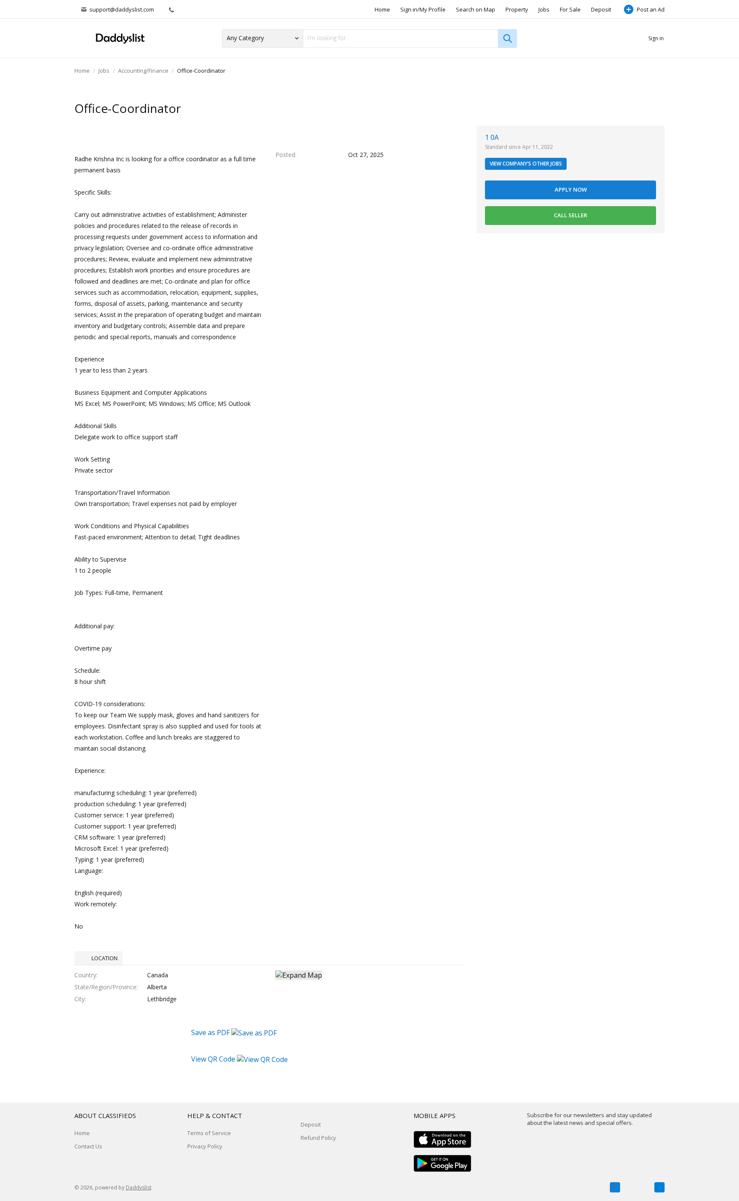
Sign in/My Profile (423, 9)
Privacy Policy (204, 1146)
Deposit (601, 9)
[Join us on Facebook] (615, 1187)
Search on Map (475, 9)
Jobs (544, 9)
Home (382, 9)
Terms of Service (209, 1133)
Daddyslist (138, 1187)
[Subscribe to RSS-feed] (659, 1187)
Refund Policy (318, 1138)
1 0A (492, 137)
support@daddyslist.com (121, 9)
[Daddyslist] (119, 38)
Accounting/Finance (143, 70)
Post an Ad (651, 9)
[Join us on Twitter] (637, 1187)
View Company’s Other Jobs (526, 163)
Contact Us (88, 1146)
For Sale (570, 9)
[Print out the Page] (640, 109)
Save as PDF (211, 1032)
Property (516, 9)
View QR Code (213, 1059)
